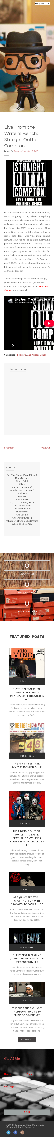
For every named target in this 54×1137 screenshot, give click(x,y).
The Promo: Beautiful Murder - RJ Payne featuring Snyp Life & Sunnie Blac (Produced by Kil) (27, 838)
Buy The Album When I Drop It (22, 475)
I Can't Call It (22, 481)
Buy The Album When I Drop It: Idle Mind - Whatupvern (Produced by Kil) (27, 694)
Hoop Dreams (22, 478)
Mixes (22, 484)
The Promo (22, 515)
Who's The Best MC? (22, 524)
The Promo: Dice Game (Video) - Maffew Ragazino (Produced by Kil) (27, 958)
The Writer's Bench (36, 355)
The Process (22, 511)
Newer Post (9, 448)
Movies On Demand (22, 487)
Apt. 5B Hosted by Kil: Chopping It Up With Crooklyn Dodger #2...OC (27, 901)
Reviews (22, 496)
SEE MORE (26, 1039)
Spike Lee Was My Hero (22, 502)
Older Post (45, 448)
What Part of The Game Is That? (22, 521)
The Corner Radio (22, 505)
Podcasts (21, 355)
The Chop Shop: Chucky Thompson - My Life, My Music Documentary (27, 1012)
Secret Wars (22, 499)
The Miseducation (22, 508)
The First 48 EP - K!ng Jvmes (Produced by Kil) (27, 765)
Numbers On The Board (22, 490)
